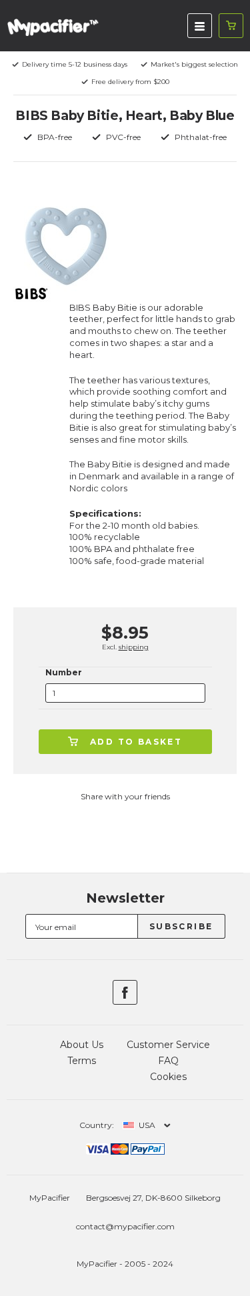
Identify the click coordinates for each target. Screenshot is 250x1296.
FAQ (168, 1061)
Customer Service (168, 1045)
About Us (81, 1045)
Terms (81, 1061)
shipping (134, 647)
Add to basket (136, 742)
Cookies (168, 1077)
